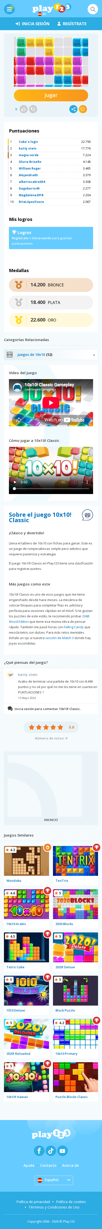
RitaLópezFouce (31, 202)
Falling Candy (74, 627)
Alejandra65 (28, 175)
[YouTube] (62, 1150)
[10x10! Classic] (51, 62)
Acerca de (70, 1165)
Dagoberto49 (29, 188)
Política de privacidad (33, 1201)
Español (51, 1179)
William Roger (30, 168)
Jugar (51, 95)
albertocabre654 (32, 182)
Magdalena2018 (31, 195)
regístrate (74, 23)
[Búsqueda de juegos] (93, 9)
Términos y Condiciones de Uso (53, 1207)
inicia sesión (36, 23)
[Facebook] (39, 1150)
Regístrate (20, 238)
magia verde (29, 155)
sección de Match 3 (59, 638)
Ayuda (29, 1165)
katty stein (27, 148)
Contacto (48, 1165)
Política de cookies (71, 1201)
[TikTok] (51, 1150)
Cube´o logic (28, 142)
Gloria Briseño (30, 162)
